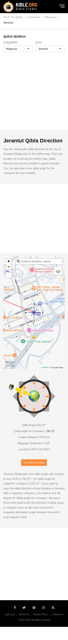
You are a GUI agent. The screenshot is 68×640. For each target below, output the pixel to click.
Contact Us (57, 614)
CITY (39, 42)
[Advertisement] (34, 94)
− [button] (8, 266)
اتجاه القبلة (10, 614)
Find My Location (34, 462)
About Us (24, 614)
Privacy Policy (40, 614)
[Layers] (58, 271)
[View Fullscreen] (8, 275)
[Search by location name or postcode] (18, 261)
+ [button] (8, 261)
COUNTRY (10, 42)
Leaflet (44, 367)
